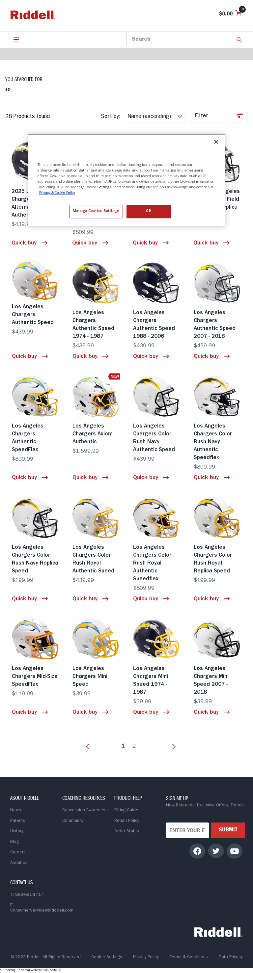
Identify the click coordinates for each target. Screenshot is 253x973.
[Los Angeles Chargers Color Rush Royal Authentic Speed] (96, 518)
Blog (14, 842)
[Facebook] (197, 851)
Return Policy (126, 821)
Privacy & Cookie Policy (57, 194)
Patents (17, 821)
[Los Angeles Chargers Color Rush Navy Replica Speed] (35, 518)
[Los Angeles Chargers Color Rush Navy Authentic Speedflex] (217, 396)
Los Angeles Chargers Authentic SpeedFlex (27, 438)
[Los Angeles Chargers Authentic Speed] (35, 280)
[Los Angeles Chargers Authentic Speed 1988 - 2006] (157, 283)
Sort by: (111, 117)
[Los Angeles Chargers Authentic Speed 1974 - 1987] (96, 283)
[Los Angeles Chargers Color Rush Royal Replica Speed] (217, 518)
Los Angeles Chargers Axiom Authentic (92, 434)
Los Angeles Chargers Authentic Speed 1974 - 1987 (93, 324)
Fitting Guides (127, 810)
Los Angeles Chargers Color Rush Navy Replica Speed (35, 559)
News (15, 810)
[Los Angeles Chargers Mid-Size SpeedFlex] (35, 639)
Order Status (126, 831)
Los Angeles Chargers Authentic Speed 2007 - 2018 (215, 324)
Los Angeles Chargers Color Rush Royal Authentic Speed (93, 559)
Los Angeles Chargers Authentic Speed (33, 315)
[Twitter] (216, 851)
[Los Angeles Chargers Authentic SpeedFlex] (35, 396)
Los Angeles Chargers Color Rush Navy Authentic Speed (154, 438)
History (16, 831)
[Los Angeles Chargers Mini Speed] (96, 639)
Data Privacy (230, 957)
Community (72, 821)
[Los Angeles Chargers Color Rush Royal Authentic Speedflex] (157, 518)
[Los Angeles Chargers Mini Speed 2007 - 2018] (217, 639)
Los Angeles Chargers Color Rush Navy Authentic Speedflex (213, 442)
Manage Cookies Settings (96, 211)
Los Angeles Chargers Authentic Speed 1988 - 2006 (154, 324)
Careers (18, 852)
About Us (19, 863)
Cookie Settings (106, 957)
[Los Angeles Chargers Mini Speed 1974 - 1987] (157, 639)
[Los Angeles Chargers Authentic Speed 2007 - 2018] (217, 283)
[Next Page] (172, 743)
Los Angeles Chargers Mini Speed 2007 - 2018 (211, 680)
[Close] (216, 141)
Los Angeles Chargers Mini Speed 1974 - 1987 (150, 680)
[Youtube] (234, 851)
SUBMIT (228, 830)
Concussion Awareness (85, 810)
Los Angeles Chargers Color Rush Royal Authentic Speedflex (152, 563)
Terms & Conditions (188, 957)
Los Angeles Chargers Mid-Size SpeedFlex (35, 676)
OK (148, 211)
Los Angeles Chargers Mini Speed (89, 676)
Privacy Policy (145, 957)
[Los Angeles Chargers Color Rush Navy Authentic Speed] (157, 396)
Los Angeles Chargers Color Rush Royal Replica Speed (213, 559)
